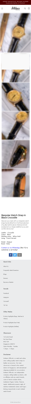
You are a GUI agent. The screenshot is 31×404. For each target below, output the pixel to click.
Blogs (4, 274)
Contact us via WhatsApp (10, 247)
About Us (5, 266)
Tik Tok (5, 305)
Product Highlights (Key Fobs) (11, 322)
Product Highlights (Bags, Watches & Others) (13, 317)
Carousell (6, 301)
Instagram (6, 297)
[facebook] (10, 255)
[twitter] (15, 255)
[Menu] (2, 8)
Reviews (5, 278)
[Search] (25, 8)
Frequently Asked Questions (11, 270)
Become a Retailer (8, 282)
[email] (19, 255)
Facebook (6, 293)
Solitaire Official (17, 402)
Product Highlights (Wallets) (11, 326)
